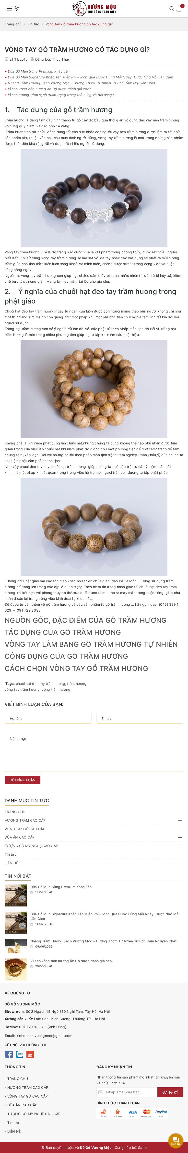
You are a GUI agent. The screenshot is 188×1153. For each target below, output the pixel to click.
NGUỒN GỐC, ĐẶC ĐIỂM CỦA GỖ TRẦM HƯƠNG (85, 620)
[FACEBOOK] (9, 1054)
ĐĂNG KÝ (170, 1092)
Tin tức (10, 854)
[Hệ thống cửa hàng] (17, 8)
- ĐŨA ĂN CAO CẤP (21, 1105)
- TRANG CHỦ (16, 1079)
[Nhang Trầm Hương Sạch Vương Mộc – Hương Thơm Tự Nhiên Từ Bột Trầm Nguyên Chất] (16, 946)
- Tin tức (12, 1123)
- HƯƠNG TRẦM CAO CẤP (26, 1087)
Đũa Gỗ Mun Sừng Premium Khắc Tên (61, 887)
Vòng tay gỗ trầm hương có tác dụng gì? (77, 49)
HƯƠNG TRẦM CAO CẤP (25, 820)
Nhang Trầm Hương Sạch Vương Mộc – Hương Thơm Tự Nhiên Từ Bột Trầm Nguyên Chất (103, 941)
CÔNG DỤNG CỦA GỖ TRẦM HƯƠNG (66, 656)
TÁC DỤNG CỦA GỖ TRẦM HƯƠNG (63, 632)
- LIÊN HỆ (13, 1131)
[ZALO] (19, 1054)
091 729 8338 (31, 1027)
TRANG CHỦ (15, 812)
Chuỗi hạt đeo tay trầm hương (29, 311)
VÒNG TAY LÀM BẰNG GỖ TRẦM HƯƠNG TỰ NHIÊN (91, 644)
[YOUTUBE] (30, 1054)
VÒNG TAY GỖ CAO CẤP (25, 829)
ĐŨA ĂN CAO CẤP (20, 837)
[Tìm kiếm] (172, 8)
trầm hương (76, 683)
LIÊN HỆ (11, 863)
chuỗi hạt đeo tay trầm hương (40, 683)
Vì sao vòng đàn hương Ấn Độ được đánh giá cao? (71, 961)
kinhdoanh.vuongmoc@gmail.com (44, 1036)
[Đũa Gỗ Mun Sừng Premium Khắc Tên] (16, 895)
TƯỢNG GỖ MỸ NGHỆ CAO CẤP (31, 846)
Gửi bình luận (22, 780)
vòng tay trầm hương (22, 689)
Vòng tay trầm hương (22, 252)
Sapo (142, 1147)
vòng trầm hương (56, 689)
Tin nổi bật (18, 876)
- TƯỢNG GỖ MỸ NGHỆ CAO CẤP (33, 1114)
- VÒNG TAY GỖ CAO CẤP (26, 1096)
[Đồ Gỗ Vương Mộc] (94, 8)
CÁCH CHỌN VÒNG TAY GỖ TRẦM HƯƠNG (76, 668)
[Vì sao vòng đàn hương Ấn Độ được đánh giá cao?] (16, 970)
